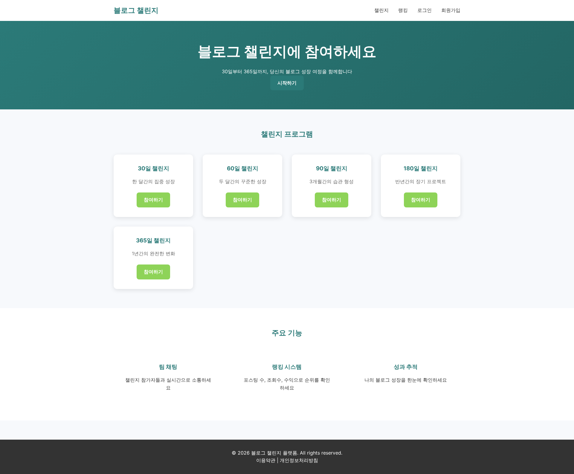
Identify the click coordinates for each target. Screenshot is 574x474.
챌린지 (381, 10)
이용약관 (265, 460)
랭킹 (403, 10)
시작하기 (287, 83)
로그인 (424, 10)
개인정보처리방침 (299, 460)
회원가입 (450, 10)
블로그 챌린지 (136, 10)
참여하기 (153, 200)
